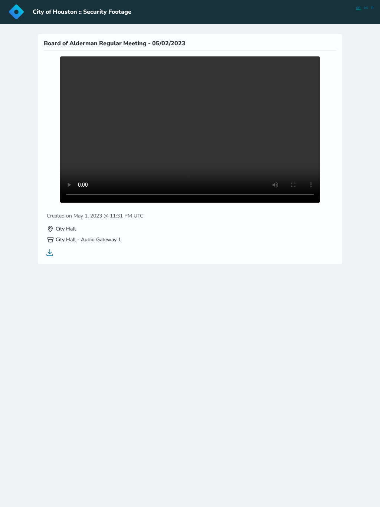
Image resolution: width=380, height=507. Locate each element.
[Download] (50, 252)
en (358, 7)
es (366, 7)
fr (372, 7)
